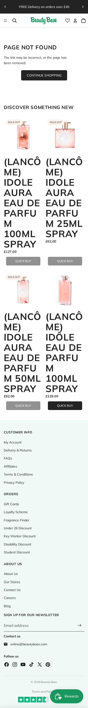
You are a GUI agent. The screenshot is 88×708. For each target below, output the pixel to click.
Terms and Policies (44, 691)
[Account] (75, 20)
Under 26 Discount (18, 528)
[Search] (14, 20)
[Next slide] (83, 7)
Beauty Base (49, 682)
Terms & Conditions (18, 474)
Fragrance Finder (16, 520)
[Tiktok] (31, 664)
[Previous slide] (5, 7)
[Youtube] (23, 664)
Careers (10, 598)
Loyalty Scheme (16, 512)
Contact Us (12, 590)
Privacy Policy (14, 482)
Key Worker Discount (20, 536)
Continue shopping (44, 75)
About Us (11, 574)
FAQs (8, 458)
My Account (13, 442)
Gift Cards (11, 504)
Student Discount (17, 552)
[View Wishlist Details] (67, 20)
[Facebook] (6, 664)
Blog (7, 606)
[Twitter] (39, 664)
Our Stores (12, 582)
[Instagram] (15, 664)
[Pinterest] (48, 664)
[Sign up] (79, 625)
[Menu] (5, 20)
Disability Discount (17, 544)
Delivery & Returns (18, 450)
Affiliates (10, 466)
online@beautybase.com (28, 644)
